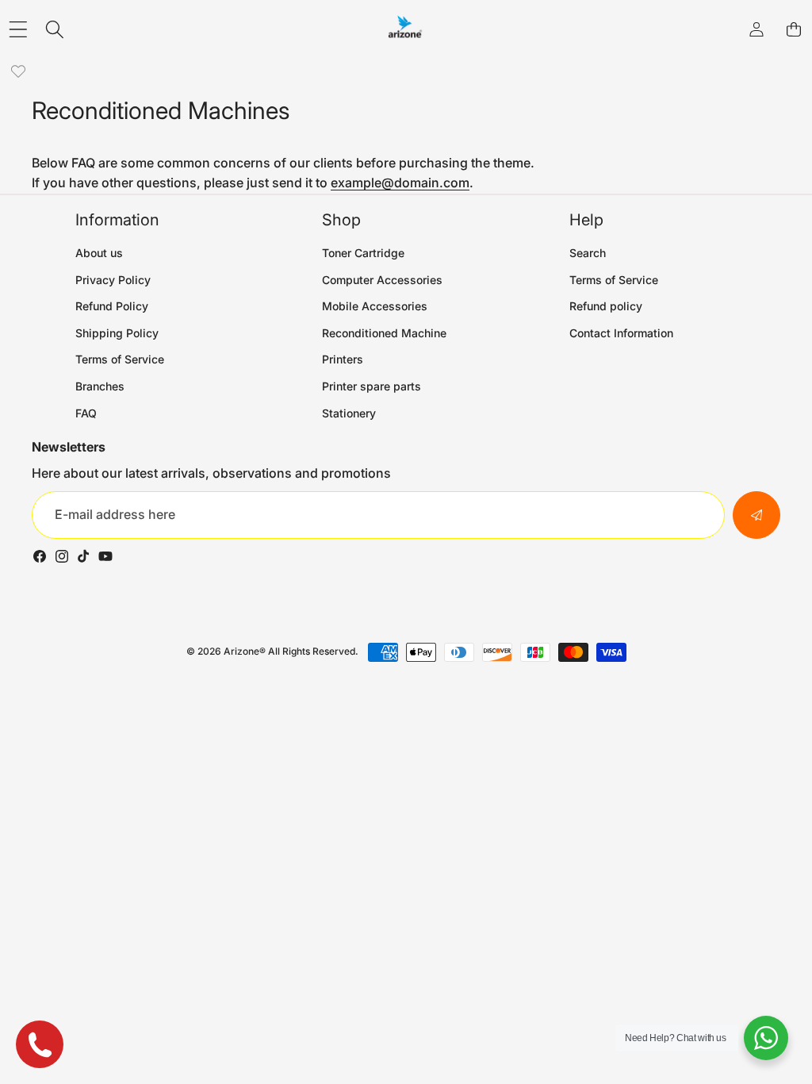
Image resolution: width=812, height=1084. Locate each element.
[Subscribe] (756, 515)
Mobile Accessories (374, 306)
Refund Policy (111, 306)
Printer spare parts (371, 386)
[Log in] (756, 30)
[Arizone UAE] (405, 29)
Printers (342, 359)
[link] (18, 72)
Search (587, 252)
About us (99, 252)
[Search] (55, 30)
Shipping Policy (117, 333)
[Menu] (18, 30)
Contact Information (621, 333)
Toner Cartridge (363, 252)
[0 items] (793, 30)
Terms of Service (119, 359)
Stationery (349, 413)
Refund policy (605, 306)
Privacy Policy (113, 279)
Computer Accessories (382, 279)
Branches (99, 386)
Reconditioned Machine (384, 333)
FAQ (86, 413)
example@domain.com (400, 182)
